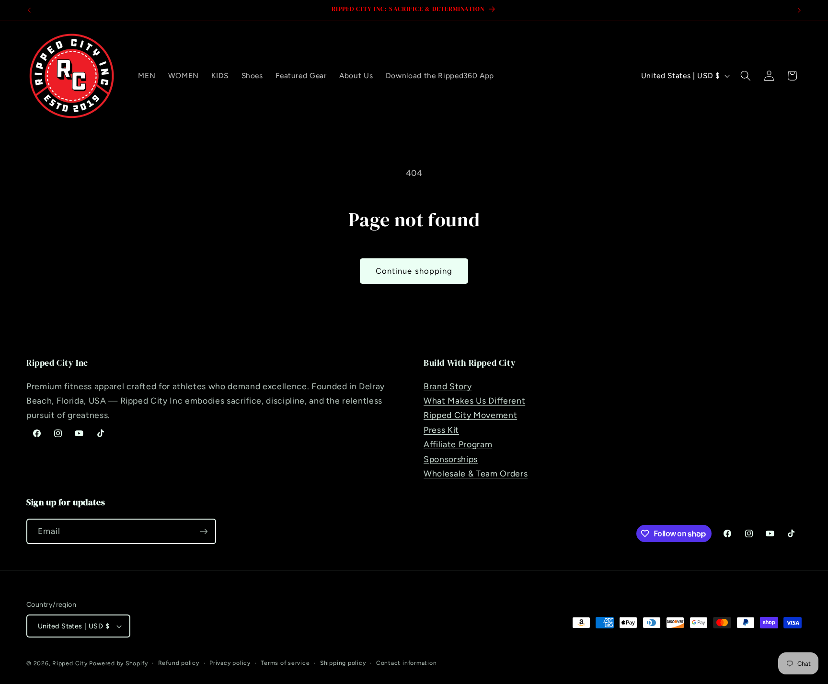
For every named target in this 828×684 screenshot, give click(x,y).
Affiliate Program (458, 444)
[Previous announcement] (29, 10)
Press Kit (441, 430)
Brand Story (448, 386)
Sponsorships (451, 459)
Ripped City (69, 663)
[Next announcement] (799, 10)
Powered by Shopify (118, 663)
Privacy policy (230, 663)
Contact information (406, 663)
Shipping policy (343, 663)
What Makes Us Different (474, 400)
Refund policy (178, 663)
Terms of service (285, 663)
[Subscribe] (203, 532)
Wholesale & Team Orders (476, 473)
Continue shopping (414, 271)
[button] (745, 75)
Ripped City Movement (470, 415)
